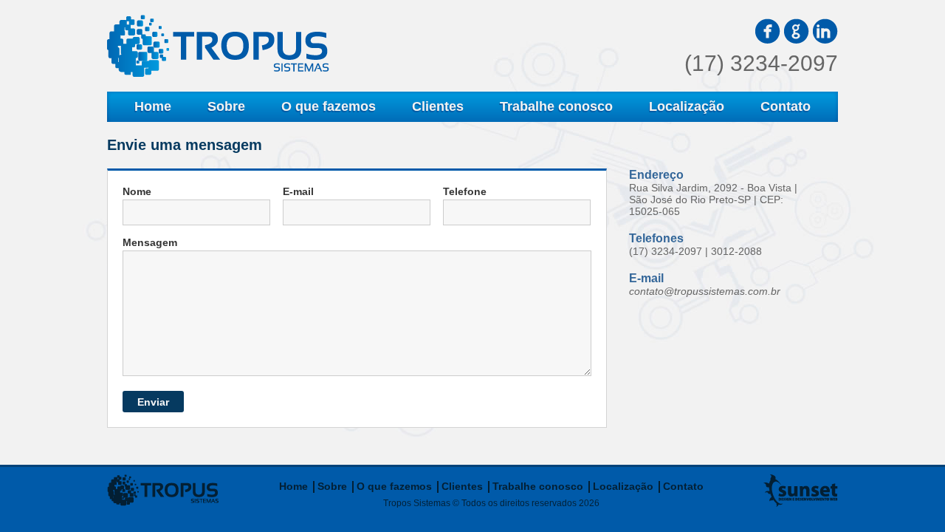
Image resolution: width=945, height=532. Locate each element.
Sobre (226, 106)
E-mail (298, 191)
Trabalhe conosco (556, 106)
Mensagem (150, 242)
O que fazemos (328, 106)
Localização (686, 106)
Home (152, 106)
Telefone (465, 191)
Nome (137, 191)
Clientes (438, 106)
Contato (785, 106)
